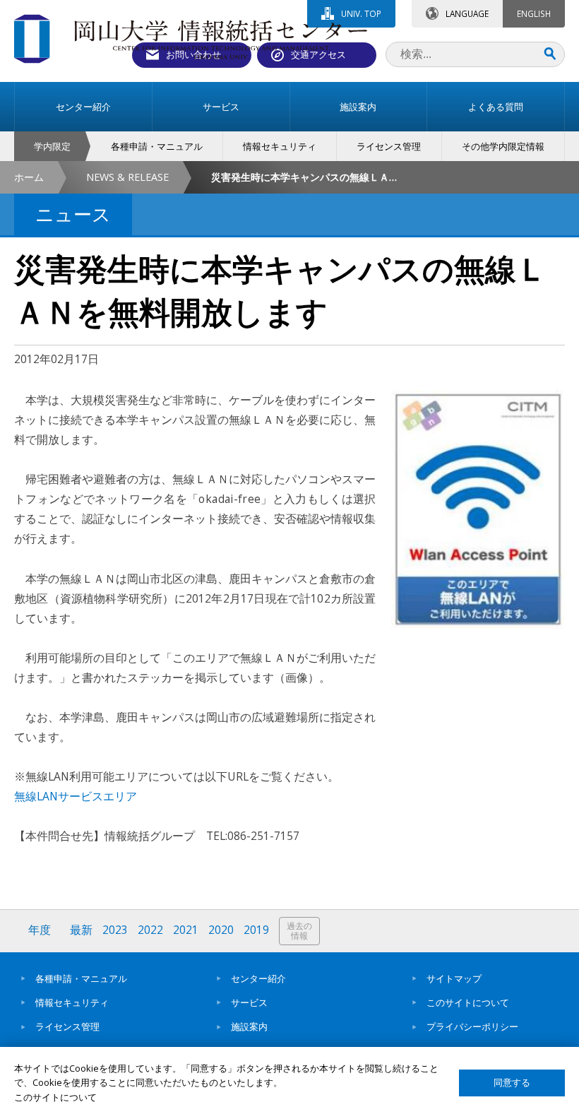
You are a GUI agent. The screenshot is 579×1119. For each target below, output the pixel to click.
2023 (115, 930)
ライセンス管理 (67, 1026)
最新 (81, 930)
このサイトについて (467, 1002)
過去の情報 (299, 931)
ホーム (29, 177)
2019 (256, 930)
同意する (512, 1082)
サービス (249, 1002)
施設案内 (249, 1026)
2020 (221, 930)
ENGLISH (534, 13)
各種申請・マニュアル (81, 978)
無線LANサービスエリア (75, 796)
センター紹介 (258, 978)
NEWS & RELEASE (127, 177)
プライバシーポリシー (472, 1026)
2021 (185, 930)
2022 (150, 930)
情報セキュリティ (72, 1002)
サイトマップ (454, 978)
